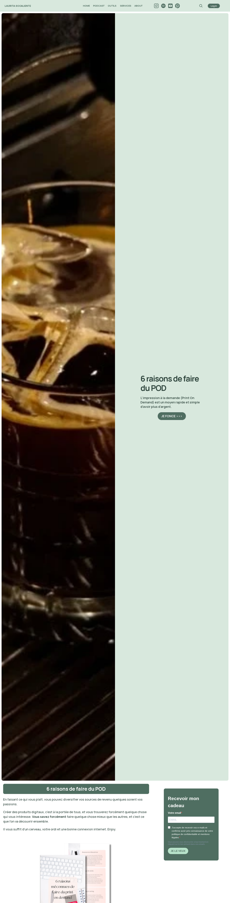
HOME (86, 5)
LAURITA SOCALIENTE (18, 5)
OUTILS (112, 5)
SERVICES (125, 5)
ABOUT (138, 5)
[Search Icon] (201, 6)
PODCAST (99, 5)
